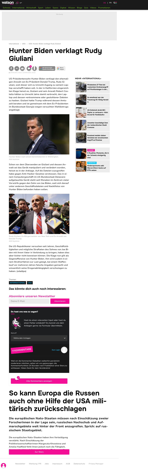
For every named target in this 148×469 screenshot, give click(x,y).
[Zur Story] (59, 422)
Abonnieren (59, 301)
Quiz (86, 7)
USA (23, 44)
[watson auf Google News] (61, 68)
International (18, 7)
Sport (40, 7)
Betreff (14, 333)
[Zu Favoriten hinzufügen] (34, 68)
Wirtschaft (31, 7)
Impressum (57, 464)
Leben (48, 7)
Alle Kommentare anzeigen (39, 381)
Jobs (47, 464)
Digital (63, 7)
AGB (68, 464)
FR (110, 3)
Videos (93, 7)
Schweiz (6, 7)
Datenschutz (79, 464)
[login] (3, 465)
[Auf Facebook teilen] (11, 68)
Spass (55, 7)
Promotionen (104, 7)
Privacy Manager (96, 464)
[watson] (8, 2)
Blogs (79, 7)
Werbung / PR (35, 464)
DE (104, 3)
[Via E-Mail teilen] (22, 68)
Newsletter (20, 464)
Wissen (71, 7)
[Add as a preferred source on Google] (47, 68)
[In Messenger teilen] (16, 68)
